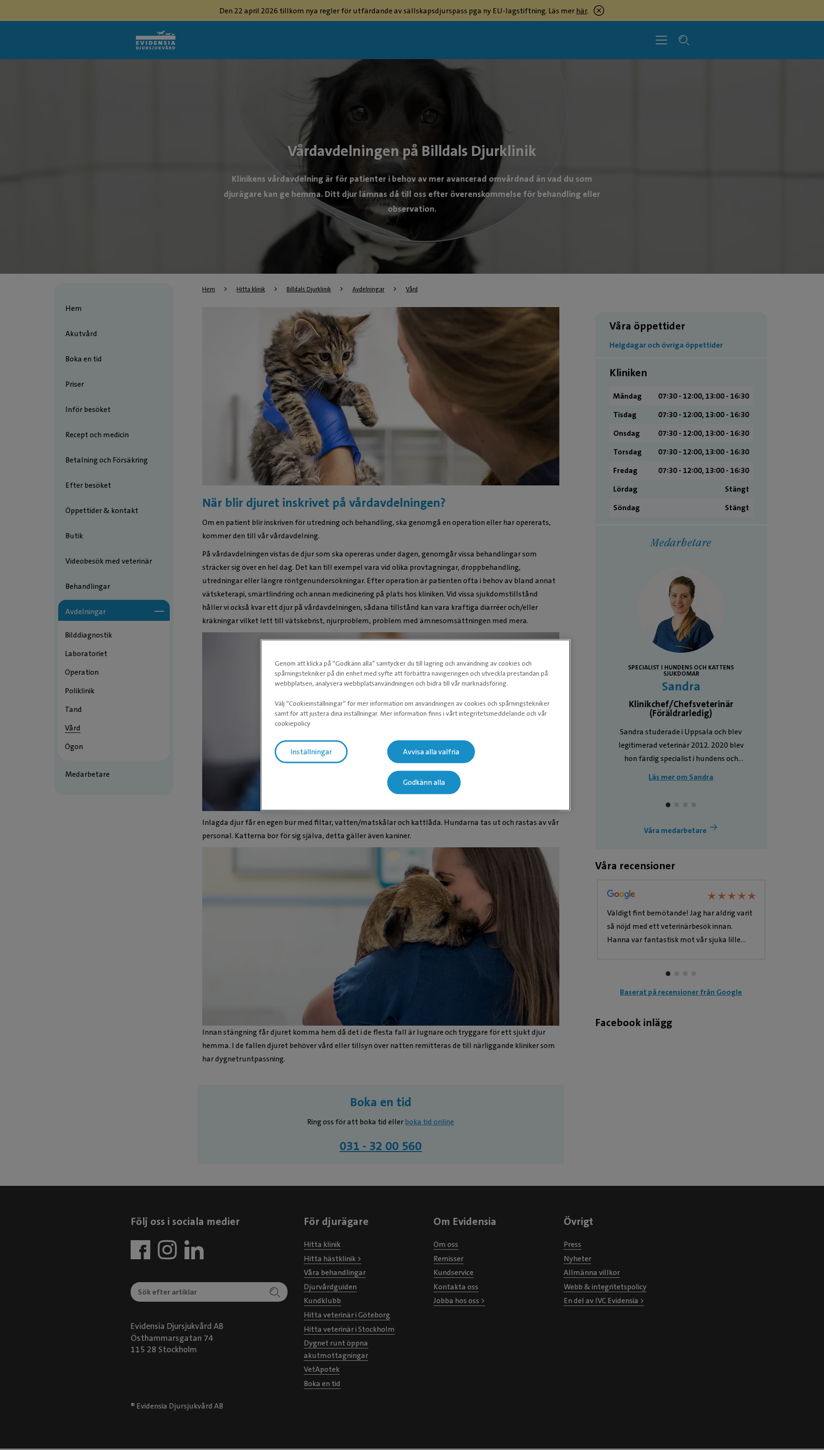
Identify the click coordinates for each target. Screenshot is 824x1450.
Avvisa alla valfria (431, 751)
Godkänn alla (424, 782)
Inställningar (311, 751)
